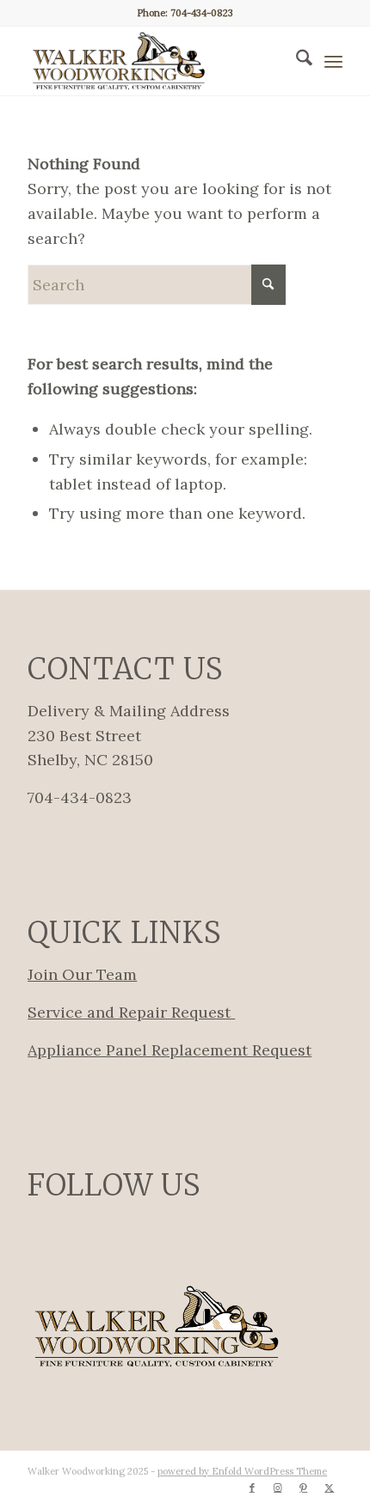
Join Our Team (82, 974)
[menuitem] (295, 61)
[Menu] (333, 61)
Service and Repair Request (131, 1012)
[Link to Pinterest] (304, 1487)
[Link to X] (329, 1487)
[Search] (295, 61)
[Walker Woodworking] (153, 61)
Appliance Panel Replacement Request (169, 1050)
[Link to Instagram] (278, 1487)
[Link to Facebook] (252, 1487)
